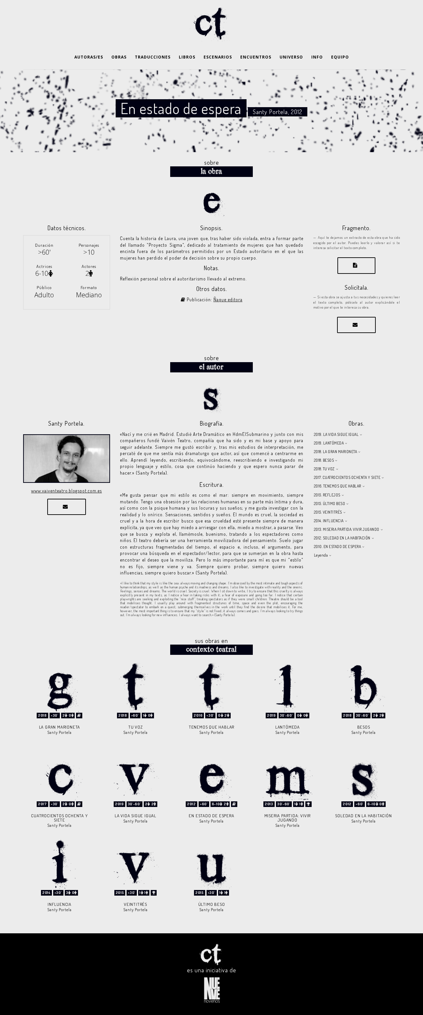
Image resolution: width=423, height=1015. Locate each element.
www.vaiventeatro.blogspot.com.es (66, 490)
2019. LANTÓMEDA (329, 443)
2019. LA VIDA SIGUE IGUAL (336, 434)
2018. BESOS (324, 460)
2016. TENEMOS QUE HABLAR (337, 486)
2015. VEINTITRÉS (328, 512)
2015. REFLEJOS (327, 494)
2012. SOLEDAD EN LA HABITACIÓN (342, 537)
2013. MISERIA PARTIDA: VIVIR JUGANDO (346, 529)
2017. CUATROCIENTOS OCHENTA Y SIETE (347, 477)
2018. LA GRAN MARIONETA (335, 451)
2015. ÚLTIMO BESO (329, 503)
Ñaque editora (228, 299)
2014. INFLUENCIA (329, 520)
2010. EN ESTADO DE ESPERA (337, 546)
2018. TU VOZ (324, 468)
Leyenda (321, 555)
